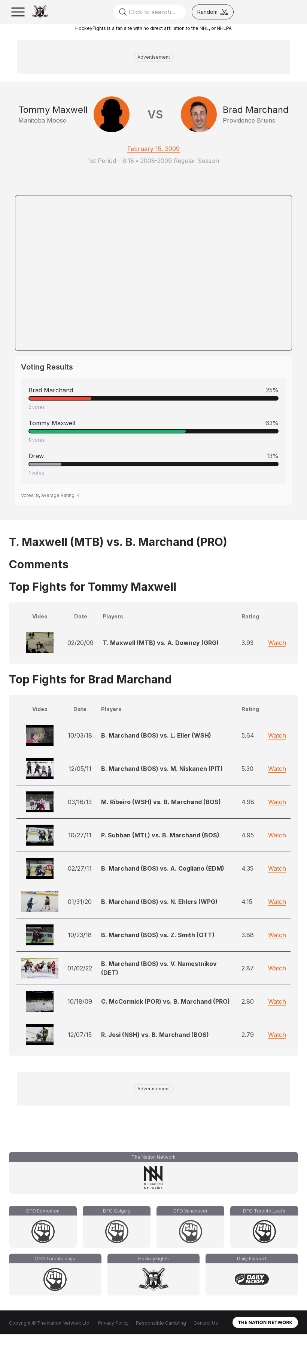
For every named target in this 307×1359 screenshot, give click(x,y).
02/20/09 (80, 642)
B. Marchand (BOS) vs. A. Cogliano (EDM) (162, 868)
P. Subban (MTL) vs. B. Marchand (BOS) (160, 835)
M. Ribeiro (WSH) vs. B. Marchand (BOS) (161, 802)
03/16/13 (80, 802)
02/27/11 (80, 868)
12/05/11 (80, 768)
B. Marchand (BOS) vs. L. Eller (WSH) (156, 735)
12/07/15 (80, 1034)
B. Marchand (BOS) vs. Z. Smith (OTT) (158, 935)
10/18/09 (79, 1001)
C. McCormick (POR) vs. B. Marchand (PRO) (165, 1001)
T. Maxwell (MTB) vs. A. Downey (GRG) (161, 642)
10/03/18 (80, 735)
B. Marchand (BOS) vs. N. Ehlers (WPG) (159, 901)
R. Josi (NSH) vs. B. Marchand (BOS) (155, 1034)
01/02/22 (79, 968)
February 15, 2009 (153, 148)
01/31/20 (80, 901)
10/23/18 (80, 935)
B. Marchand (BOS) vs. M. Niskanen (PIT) (162, 768)
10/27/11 (79, 835)
